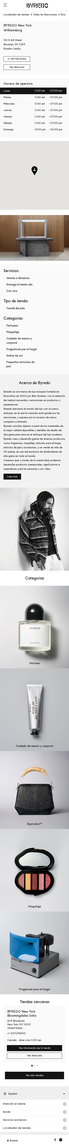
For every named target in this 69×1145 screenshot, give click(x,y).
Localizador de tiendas (16, 14)
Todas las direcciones (45, 14)
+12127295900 (16, 1033)
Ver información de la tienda (34, 1048)
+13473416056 (16, 58)
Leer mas (12, 476)
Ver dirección (16, 67)
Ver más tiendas (35, 1075)
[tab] (32, 1066)
